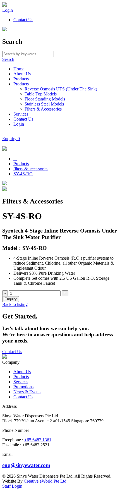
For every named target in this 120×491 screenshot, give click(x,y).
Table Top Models (41, 94)
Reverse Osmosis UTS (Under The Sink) (61, 89)
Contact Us (23, 19)
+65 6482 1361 (37, 439)
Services (20, 114)
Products (21, 78)
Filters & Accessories (43, 109)
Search (8, 59)
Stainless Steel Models (44, 104)
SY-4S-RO (23, 173)
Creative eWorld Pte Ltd (45, 481)
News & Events (27, 391)
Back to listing (15, 304)
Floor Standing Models (45, 99)
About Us (22, 73)
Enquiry (11, 138)
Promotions (23, 386)
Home (18, 68)
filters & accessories (30, 168)
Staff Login (12, 486)
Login (7, 10)
